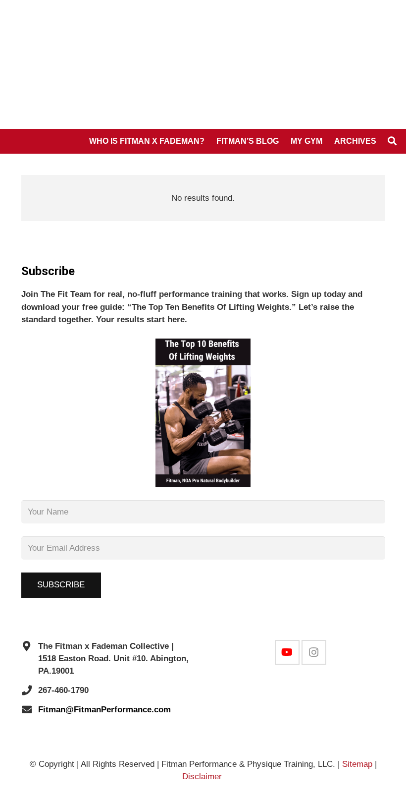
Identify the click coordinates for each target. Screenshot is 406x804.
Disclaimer (203, 776)
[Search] (392, 141)
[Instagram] (314, 652)
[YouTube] (287, 652)
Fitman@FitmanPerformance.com (104, 709)
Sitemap (357, 764)
